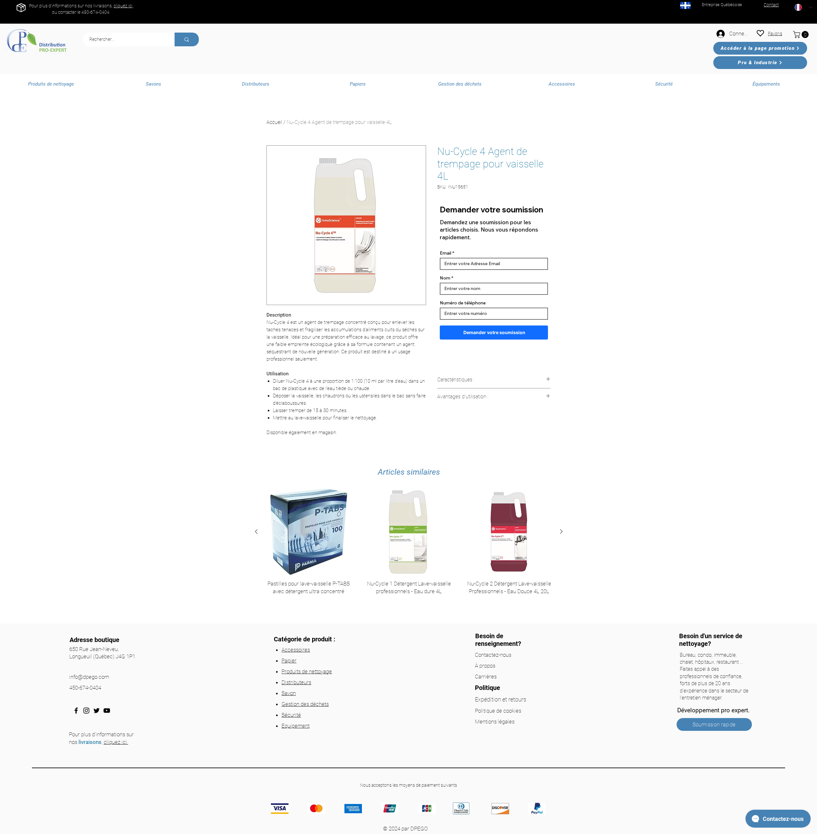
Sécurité (291, 715)
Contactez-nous (493, 655)
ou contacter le (66, 12)
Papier (288, 660)
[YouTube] (107, 711)
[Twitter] (97, 711)
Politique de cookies (498, 711)
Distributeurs (296, 682)
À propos (485, 665)
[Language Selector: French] (803, 7)
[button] (801, 34)
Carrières (486, 676)
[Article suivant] (561, 531)
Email (445, 253)
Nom (445, 278)
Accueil (274, 122)
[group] (408, 554)
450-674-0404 (95, 12)
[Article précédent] (256, 531)
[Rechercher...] (187, 39)
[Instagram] (86, 711)
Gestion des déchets (305, 704)
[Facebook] (76, 711)
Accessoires (295, 650)
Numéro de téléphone (463, 303)
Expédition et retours (500, 699)
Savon (288, 693)
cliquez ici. (116, 742)
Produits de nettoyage (306, 671)
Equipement (295, 726)
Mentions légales (494, 721)
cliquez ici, (123, 5)
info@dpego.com (89, 677)
